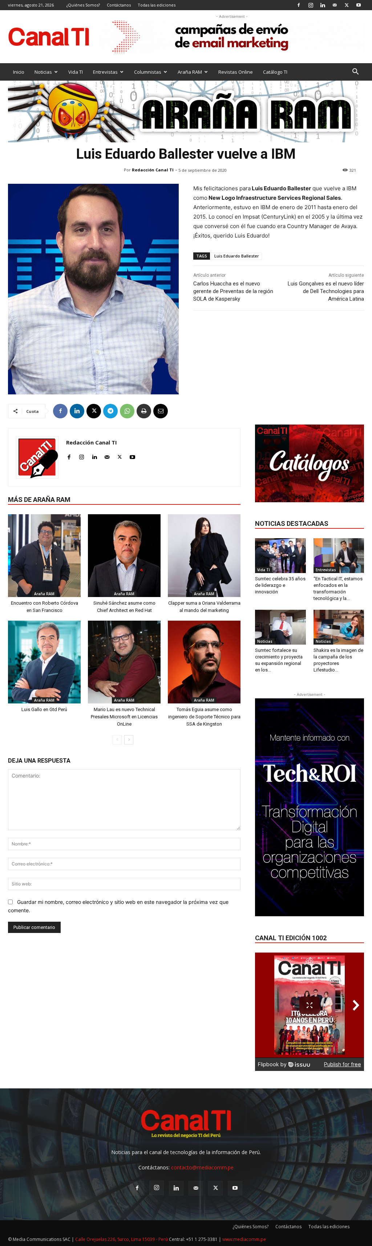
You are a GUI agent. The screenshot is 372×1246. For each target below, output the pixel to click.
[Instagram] (310, 5)
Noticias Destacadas (291, 523)
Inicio (18, 72)
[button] (355, 72)
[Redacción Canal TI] (37, 457)
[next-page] (128, 739)
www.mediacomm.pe (244, 1239)
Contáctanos (119, 5)
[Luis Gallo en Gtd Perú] (44, 662)
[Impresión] (144, 411)
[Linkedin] (322, 5)
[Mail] (334, 5)
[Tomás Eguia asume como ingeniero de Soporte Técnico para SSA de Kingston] (204, 662)
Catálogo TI (275, 72)
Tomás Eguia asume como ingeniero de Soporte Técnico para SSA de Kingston (204, 717)
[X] (346, 5)
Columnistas (147, 72)
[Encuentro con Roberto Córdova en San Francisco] (44, 555)
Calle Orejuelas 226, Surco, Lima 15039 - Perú (121, 1239)
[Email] (160, 411)
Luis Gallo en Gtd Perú (44, 709)
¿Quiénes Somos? (83, 5)
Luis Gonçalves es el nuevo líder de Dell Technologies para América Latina (326, 291)
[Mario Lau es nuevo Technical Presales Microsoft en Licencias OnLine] (124, 662)
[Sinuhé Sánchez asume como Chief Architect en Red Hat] (124, 555)
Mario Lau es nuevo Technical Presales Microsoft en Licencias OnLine (124, 717)
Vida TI (75, 72)
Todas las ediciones (156, 5)
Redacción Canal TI (153, 170)
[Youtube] (358, 5)
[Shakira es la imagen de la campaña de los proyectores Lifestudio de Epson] (339, 627)
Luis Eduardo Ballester (236, 256)
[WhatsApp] (127, 411)
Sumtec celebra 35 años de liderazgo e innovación (280, 585)
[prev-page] (117, 739)
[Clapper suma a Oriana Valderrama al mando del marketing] (204, 555)
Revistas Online (235, 72)
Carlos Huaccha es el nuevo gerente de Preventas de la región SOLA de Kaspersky (233, 291)
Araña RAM (190, 72)
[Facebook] (298, 5)
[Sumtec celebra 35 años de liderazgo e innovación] (280, 555)
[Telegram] (110, 411)
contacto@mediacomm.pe (202, 1167)
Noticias (43, 72)
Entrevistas (105, 72)
